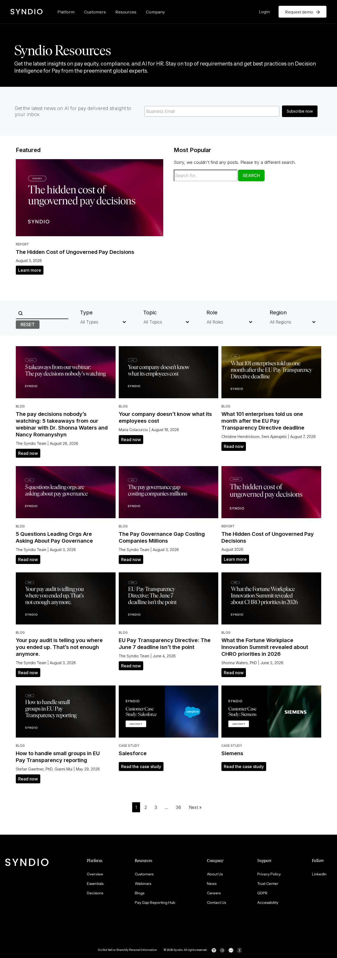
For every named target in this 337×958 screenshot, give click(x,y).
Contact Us (216, 902)
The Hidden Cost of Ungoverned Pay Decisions (75, 252)
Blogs (139, 893)
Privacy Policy (269, 874)
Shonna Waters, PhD (239, 662)
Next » (195, 807)
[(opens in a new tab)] (89, 197)
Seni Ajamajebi (274, 436)
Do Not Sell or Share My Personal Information (127, 950)
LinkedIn (319, 874)
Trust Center (267, 883)
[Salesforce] (169, 711)
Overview (95, 874)
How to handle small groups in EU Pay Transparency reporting (58, 756)
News (211, 883)
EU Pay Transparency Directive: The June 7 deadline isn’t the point (165, 643)
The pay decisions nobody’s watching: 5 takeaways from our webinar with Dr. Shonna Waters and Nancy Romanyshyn (62, 424)
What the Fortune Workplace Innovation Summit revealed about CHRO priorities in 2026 (264, 647)
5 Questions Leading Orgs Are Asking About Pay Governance (54, 537)
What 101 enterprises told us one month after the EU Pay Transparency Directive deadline (262, 421)
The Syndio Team (31, 443)
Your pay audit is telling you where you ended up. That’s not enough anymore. (59, 647)
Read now (28, 453)
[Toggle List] (124, 322)
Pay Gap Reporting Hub (155, 902)
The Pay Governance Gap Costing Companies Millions (162, 537)
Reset (28, 324)
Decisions (95, 893)
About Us (215, 874)
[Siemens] (271, 711)
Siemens (232, 753)
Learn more (29, 270)
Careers (214, 893)
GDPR (262, 893)
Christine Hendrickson (240, 436)
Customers (95, 11)
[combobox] (97, 322)
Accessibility (267, 902)
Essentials (95, 883)
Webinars (143, 883)
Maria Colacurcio (133, 429)
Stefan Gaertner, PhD (34, 769)
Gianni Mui (63, 769)
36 (178, 807)
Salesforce (133, 753)
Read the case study (141, 766)
